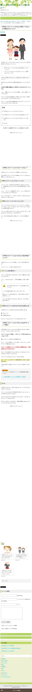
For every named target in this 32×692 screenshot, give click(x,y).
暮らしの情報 (4, 660)
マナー (3, 670)
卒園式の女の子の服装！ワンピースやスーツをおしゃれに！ (7, 572)
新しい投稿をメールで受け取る (9, 628)
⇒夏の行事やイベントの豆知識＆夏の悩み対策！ (11, 648)
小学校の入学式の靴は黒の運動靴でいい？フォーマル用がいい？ (21, 556)
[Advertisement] (16, 149)
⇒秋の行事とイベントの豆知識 (7, 650)
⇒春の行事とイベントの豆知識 (7, 645)
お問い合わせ (4, 672)
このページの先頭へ (17, 690)
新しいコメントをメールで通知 (9, 625)
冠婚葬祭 (3, 666)
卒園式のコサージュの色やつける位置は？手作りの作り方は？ (7, 556)
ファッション (4, 662)
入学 (6, 580)
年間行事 (3, 32)
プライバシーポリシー (6, 676)
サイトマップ (4, 674)
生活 (3, 668)
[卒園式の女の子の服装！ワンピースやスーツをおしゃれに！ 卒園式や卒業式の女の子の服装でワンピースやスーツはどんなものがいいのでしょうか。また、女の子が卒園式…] (7, 565)
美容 (3, 664)
